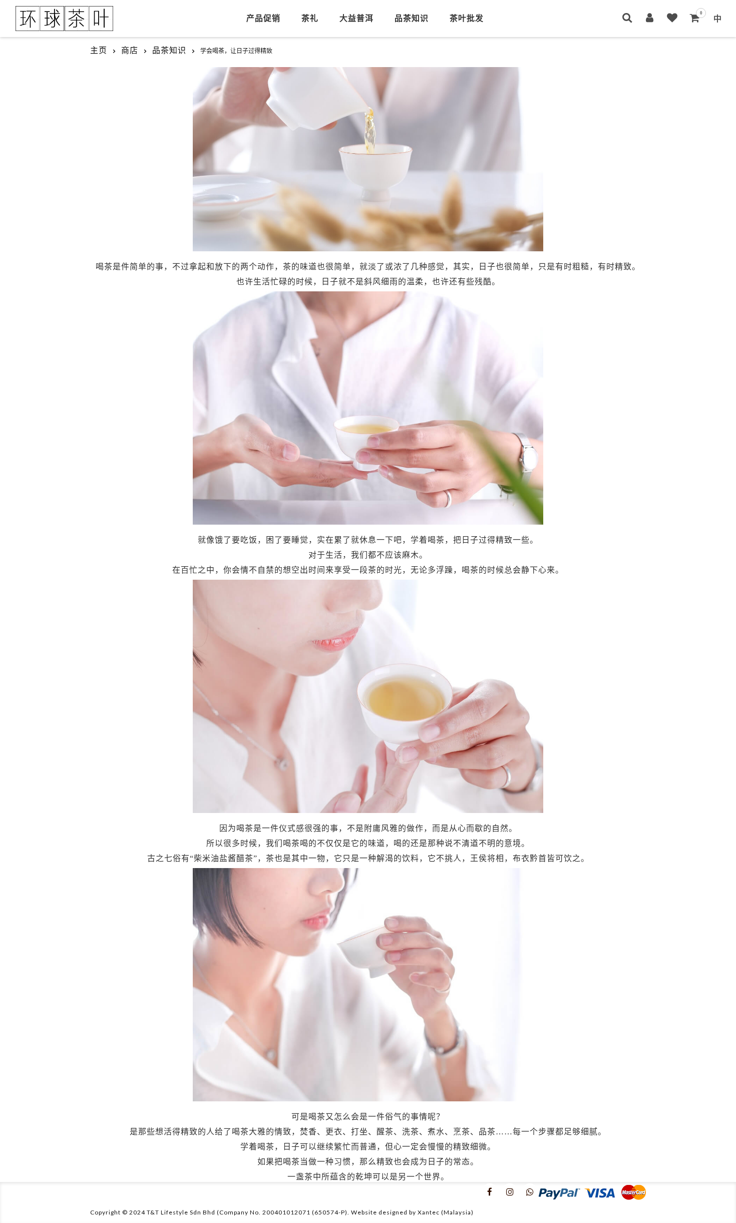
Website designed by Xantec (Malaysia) (412, 1212)
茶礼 (309, 18)
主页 (98, 50)
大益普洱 (356, 18)
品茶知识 (412, 18)
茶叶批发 (467, 18)
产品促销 (263, 18)
